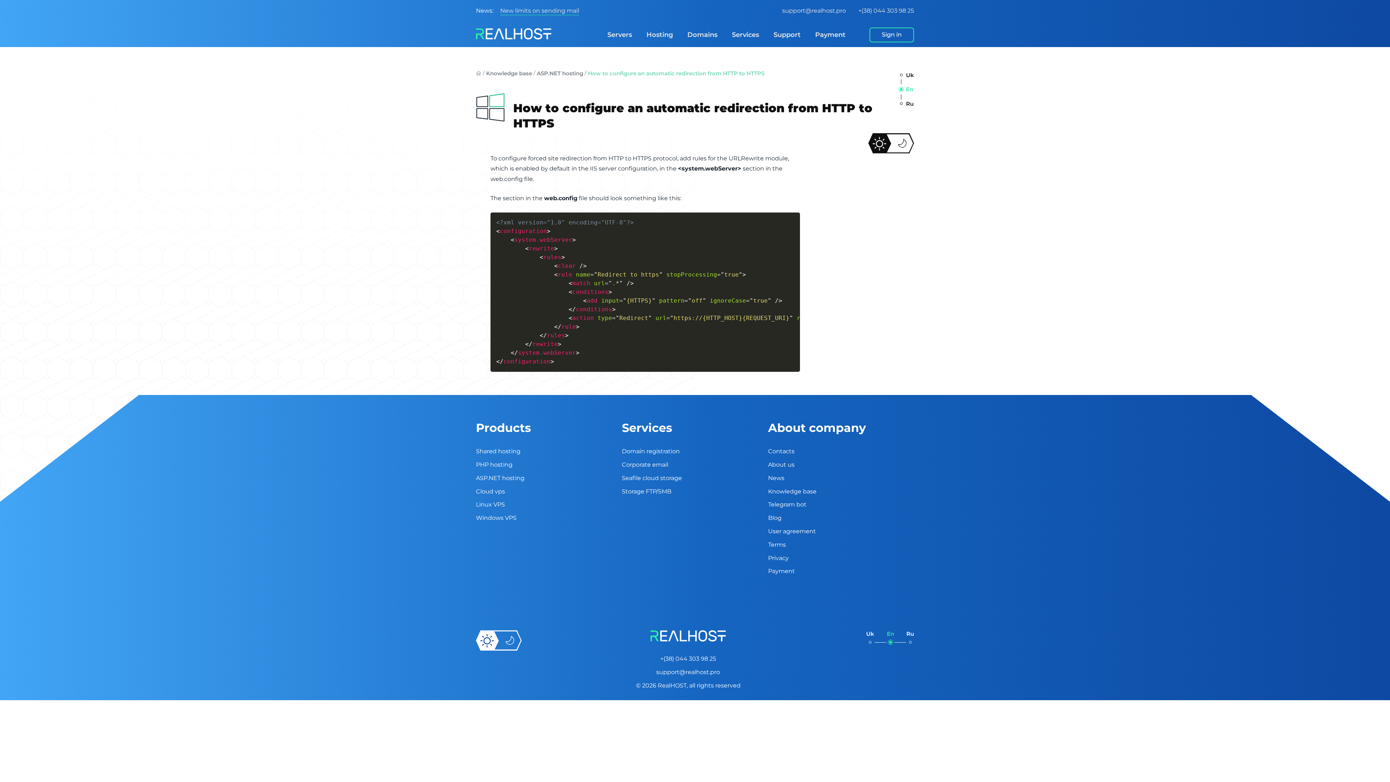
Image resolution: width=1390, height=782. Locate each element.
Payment (830, 35)
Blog (775, 517)
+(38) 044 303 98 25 (886, 10)
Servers (619, 35)
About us (781, 464)
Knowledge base (509, 73)
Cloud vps (490, 491)
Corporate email (645, 464)
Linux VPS (490, 504)
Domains (702, 35)
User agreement (792, 531)
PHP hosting (494, 464)
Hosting (659, 35)
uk (910, 75)
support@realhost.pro (814, 10)
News (776, 478)
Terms (777, 544)
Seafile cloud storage (652, 478)
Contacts (781, 451)
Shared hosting (498, 451)
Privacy (778, 558)
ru (910, 103)
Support (787, 35)
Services (745, 35)
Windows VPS (496, 517)
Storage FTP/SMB (646, 491)
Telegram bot (787, 504)
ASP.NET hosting (560, 73)
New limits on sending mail (539, 10)
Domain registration (651, 451)
